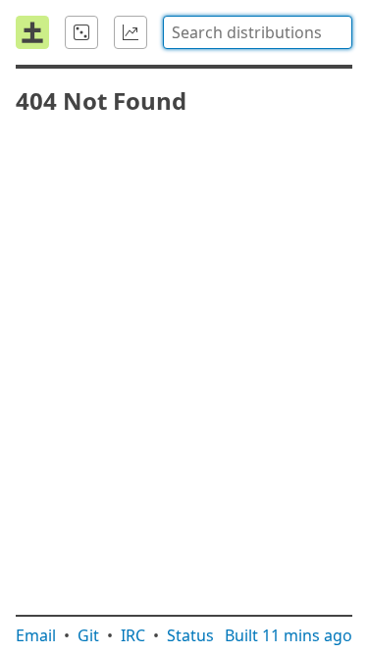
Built (288, 635)
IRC (133, 635)
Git (88, 635)
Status (190, 635)
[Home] (32, 32)
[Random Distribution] (81, 32)
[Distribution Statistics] (130, 32)
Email (36, 635)
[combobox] (257, 32)
